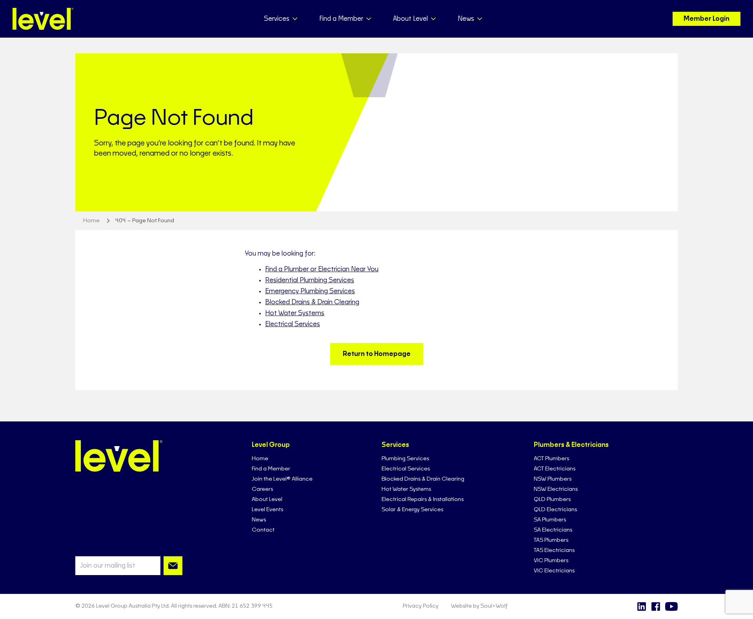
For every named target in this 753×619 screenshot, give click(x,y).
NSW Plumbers (552, 479)
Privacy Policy (420, 606)
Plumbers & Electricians (571, 445)
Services (395, 445)
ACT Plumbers (551, 458)
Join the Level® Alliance (282, 479)
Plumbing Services (405, 458)
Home (260, 458)
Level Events (267, 509)
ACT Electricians (554, 469)
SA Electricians (553, 530)
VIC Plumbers (551, 560)
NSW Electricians (556, 489)
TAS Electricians (554, 550)
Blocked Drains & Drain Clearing (312, 302)
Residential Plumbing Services (309, 280)
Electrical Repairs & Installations (423, 499)
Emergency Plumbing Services (310, 291)
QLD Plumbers (552, 499)
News (259, 520)
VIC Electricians (554, 571)
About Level (267, 499)
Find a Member (271, 469)
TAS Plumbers (551, 540)
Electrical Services (292, 324)
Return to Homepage (377, 354)
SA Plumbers (550, 520)
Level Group (271, 445)
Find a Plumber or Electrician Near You (321, 269)
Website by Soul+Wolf (479, 606)
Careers (262, 489)
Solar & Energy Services (412, 509)
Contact (263, 530)
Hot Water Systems (294, 313)
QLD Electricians (555, 509)
